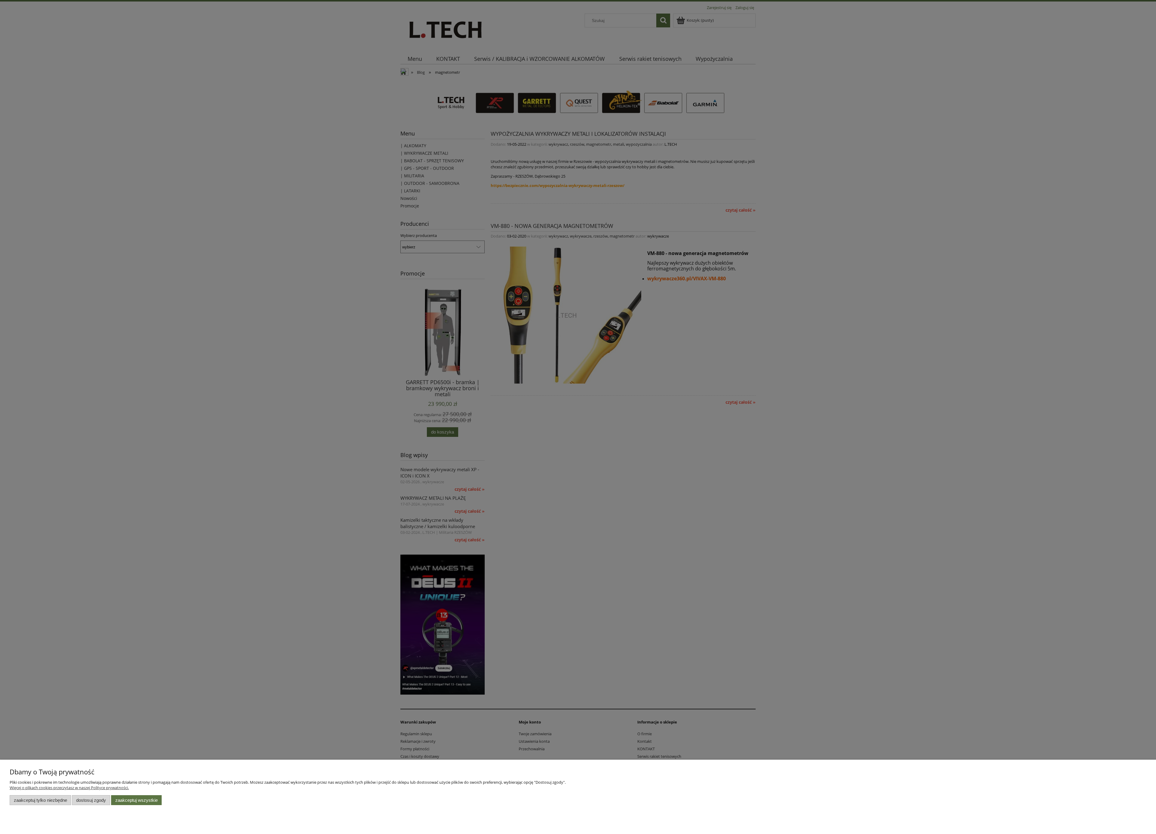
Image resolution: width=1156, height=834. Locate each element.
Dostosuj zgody (91, 800)
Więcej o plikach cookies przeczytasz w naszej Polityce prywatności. (69, 787)
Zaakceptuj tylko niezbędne (40, 800)
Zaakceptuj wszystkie (136, 800)
